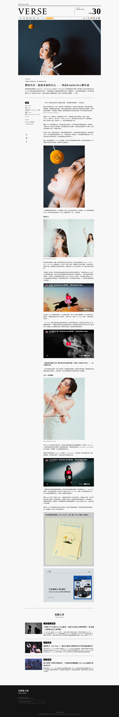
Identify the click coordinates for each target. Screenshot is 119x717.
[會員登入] (89, 18)
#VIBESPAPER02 (29, 124)
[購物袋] (91, 18)
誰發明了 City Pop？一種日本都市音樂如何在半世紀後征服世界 (68, 646)
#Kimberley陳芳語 (29, 122)
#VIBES (27, 119)
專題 (27, 18)
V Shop (42, 18)
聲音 (30, 18)
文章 (24, 18)
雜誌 (34, 18)
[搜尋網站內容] (86, 18)
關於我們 (57, 712)
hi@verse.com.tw (66, 714)
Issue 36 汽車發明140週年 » (80, 8)
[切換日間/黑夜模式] (84, 18)
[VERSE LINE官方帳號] (99, 18)
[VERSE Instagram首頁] (96, 18)
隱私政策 (61, 712)
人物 (20, 18)
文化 (49, 623)
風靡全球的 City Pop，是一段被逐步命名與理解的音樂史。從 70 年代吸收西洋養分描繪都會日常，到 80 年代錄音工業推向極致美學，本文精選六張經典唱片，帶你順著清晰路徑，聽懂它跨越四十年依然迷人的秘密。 (68, 670)
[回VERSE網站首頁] (32, 11)
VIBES (38, 18)
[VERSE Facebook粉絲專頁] (94, 18)
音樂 (27, 102)
